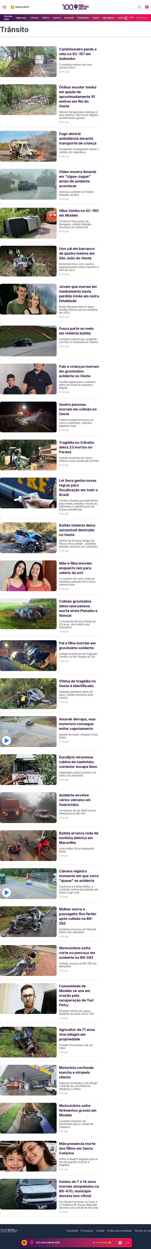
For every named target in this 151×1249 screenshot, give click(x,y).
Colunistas (72, 1230)
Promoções (86, 1230)
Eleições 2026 (8, 18)
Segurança (21, 17)
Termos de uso (142, 1230)
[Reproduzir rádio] (24, 1243)
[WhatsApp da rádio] (120, 1242)
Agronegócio (108, 17)
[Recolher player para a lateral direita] (128, 1242)
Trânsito (34, 17)
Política (46, 17)
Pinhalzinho (83, 17)
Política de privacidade (119, 1230)
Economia (69, 17)
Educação (123, 17)
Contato (100, 1230)
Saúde (95, 17)
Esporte (57, 17)
